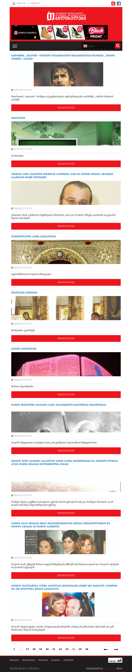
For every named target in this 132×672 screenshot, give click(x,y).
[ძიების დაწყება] (117, 46)
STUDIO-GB (109, 669)
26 (86, 649)
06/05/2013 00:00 (23, 90)
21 (53, 649)
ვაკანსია (55, 660)
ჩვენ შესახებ (28, 660)
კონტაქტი (68, 660)
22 (60, 649)
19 (40, 649)
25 (80, 649)
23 (67, 649)
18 (34, 649)
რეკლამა (43, 660)
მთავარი (14, 660)
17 (27, 649)
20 (47, 649)
